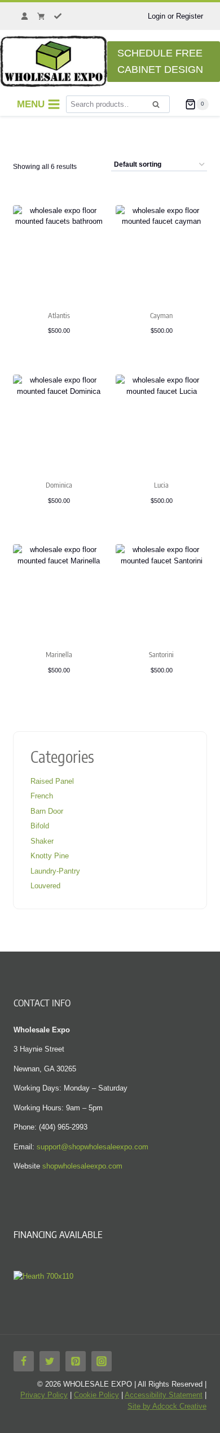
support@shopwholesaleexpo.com (92, 1147)
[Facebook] (24, 1361)
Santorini (161, 654)
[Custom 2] (41, 16)
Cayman (161, 315)
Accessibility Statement (164, 1395)
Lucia (161, 484)
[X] (49, 1361)
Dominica (59, 484)
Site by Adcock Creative (166, 1406)
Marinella (59, 654)
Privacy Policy (44, 1395)
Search (159, 108)
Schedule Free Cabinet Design (160, 61)
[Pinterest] (75, 1361)
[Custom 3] (58, 16)
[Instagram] (101, 1361)
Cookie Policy (96, 1395)
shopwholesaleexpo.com (82, 1166)
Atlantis (59, 315)
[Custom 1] (24, 16)
